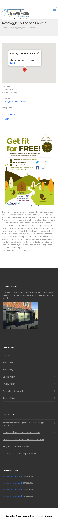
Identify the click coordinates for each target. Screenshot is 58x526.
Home (4, 28)
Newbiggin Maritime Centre (14, 101)
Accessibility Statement (13, 391)
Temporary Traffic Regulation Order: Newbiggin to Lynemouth (25, 424)
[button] (25, 70)
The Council (8, 362)
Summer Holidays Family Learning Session (21, 432)
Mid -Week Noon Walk (12, 476)
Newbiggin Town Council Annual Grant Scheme (23, 439)
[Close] (38, 53)
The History (8, 370)
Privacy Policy (9, 384)
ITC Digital (39, 516)
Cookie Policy (9, 377)
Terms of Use (9, 398)
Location (7, 355)
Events (13, 63)
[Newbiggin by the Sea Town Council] (16, 14)
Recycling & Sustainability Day (16, 446)
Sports (7, 118)
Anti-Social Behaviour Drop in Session (19, 453)
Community (10, 114)
